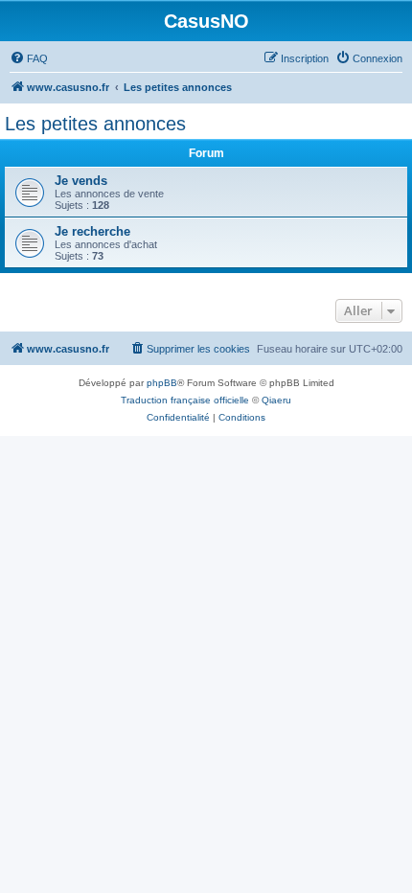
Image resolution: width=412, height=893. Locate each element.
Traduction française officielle (185, 400)
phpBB (162, 383)
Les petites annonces (95, 123)
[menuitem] (29, 58)
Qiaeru (276, 400)
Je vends (81, 180)
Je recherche (92, 231)
